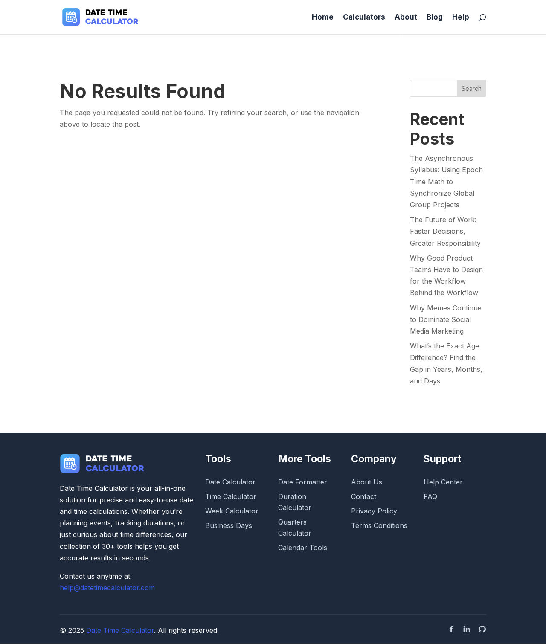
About (406, 17)
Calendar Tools (302, 547)
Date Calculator (230, 482)
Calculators (364, 17)
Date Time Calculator (120, 630)
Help (460, 17)
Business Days (228, 525)
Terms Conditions (379, 525)
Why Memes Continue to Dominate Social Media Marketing (446, 319)
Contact (363, 496)
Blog (435, 17)
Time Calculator (230, 496)
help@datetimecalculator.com (107, 587)
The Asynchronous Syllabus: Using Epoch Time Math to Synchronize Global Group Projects (446, 181)
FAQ (430, 496)
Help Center (443, 482)
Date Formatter (302, 482)
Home (323, 17)
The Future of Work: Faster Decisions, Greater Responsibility (445, 231)
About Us (366, 482)
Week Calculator (231, 511)
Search (472, 88)
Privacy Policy (374, 511)
